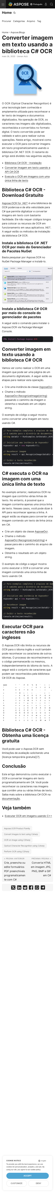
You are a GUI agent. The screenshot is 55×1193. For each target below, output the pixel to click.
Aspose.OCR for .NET (15, 203)
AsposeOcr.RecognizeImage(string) (26, 395)
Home (7, 13)
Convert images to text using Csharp (21, 834)
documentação (11, 798)
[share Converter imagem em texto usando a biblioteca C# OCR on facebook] (31, 888)
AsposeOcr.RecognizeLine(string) (25, 540)
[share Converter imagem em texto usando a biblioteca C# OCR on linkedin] (19, 888)
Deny (38, 1183)
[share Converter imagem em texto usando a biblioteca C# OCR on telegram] (43, 888)
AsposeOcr (45, 386)
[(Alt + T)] (14, 12)
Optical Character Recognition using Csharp (24, 845)
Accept (28, 1176)
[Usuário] (46, 4)
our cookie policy (34, 1170)
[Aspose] (18, 4)
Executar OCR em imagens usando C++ (28, 815)
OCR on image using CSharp (17, 840)
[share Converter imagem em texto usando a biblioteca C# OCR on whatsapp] (37, 888)
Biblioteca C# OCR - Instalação (23, 162)
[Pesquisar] (51, 4)
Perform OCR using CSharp (16, 851)
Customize (16, 1183)
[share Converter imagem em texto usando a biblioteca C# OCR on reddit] (25, 888)
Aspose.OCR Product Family (17, 828)
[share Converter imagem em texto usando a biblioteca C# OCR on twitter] (13, 888)
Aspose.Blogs (18, 32)
